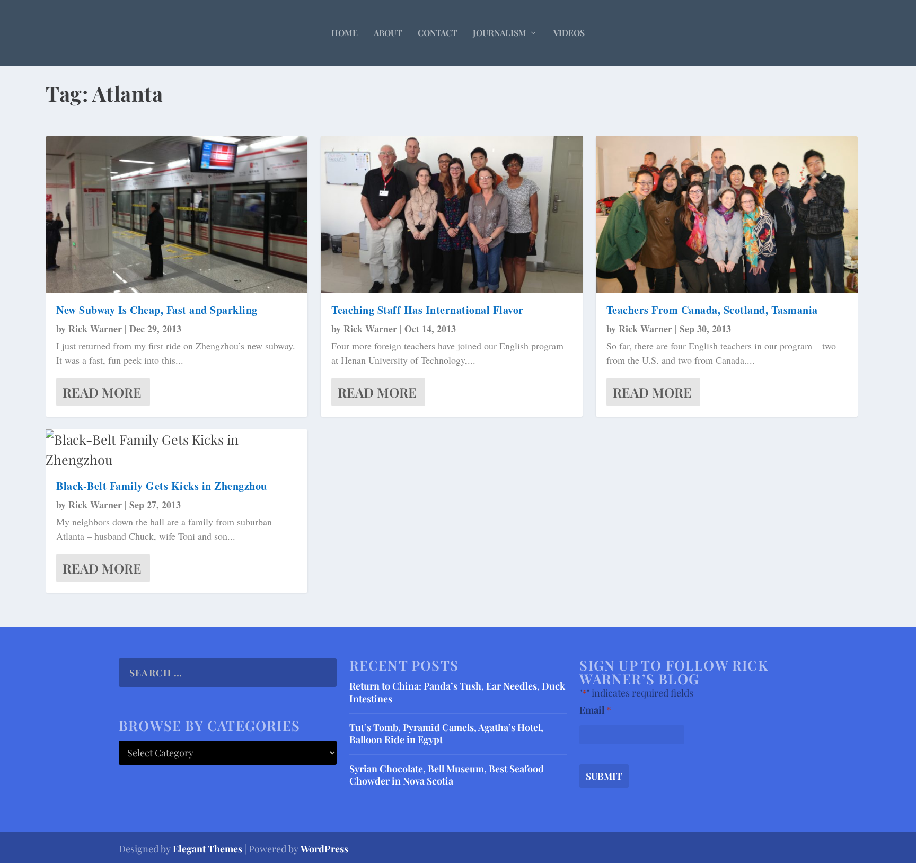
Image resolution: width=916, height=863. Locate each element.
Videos (569, 32)
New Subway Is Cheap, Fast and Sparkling (157, 310)
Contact (437, 32)
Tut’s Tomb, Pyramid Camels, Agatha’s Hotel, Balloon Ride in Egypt (446, 733)
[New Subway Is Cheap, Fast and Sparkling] (176, 214)
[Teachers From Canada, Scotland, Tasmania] (727, 214)
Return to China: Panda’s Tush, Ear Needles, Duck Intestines (457, 692)
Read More (102, 392)
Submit (604, 776)
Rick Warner (95, 329)
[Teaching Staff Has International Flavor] (452, 214)
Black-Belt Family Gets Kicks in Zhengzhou (161, 486)
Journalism (499, 32)
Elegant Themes (207, 848)
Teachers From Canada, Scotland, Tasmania (712, 310)
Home (344, 32)
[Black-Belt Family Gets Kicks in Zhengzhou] (176, 449)
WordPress (324, 848)
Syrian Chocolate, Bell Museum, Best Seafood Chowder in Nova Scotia (446, 774)
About (388, 32)
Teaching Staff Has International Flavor (427, 310)
